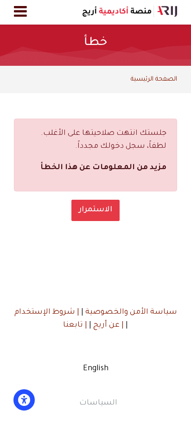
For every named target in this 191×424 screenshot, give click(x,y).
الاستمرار (95, 210)
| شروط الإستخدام (46, 312)
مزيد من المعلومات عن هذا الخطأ (103, 168)
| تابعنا (75, 325)
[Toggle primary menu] (20, 12)
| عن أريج (107, 325)
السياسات (98, 403)
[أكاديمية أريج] (129, 12)
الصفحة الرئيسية (154, 79)
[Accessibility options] (24, 399)
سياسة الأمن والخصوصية (130, 312)
